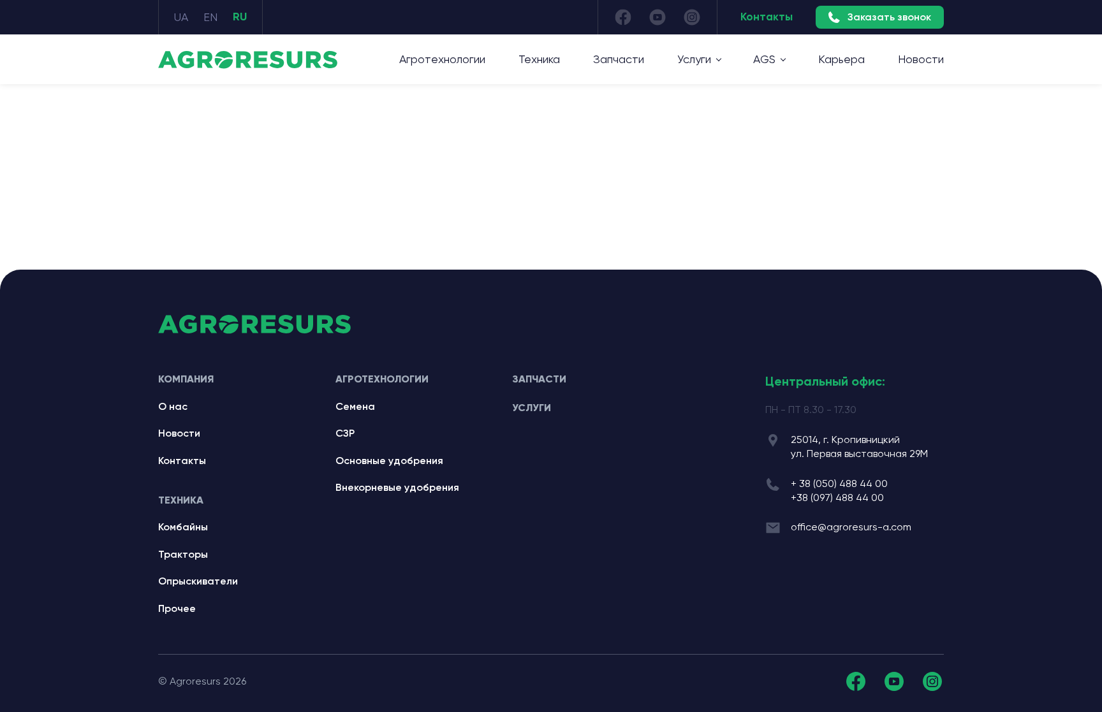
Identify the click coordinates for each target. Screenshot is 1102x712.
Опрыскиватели (198, 581)
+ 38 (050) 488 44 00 (839, 483)
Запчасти (618, 59)
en (210, 17)
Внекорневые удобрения (397, 487)
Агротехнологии (442, 59)
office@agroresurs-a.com (851, 527)
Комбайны (183, 527)
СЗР (345, 433)
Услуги (531, 408)
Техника (539, 59)
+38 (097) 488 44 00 (837, 497)
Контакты (766, 16)
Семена (355, 406)
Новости (921, 59)
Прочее (177, 608)
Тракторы (183, 554)
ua (181, 17)
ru (240, 17)
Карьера (841, 59)
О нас (172, 406)
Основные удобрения (389, 460)
